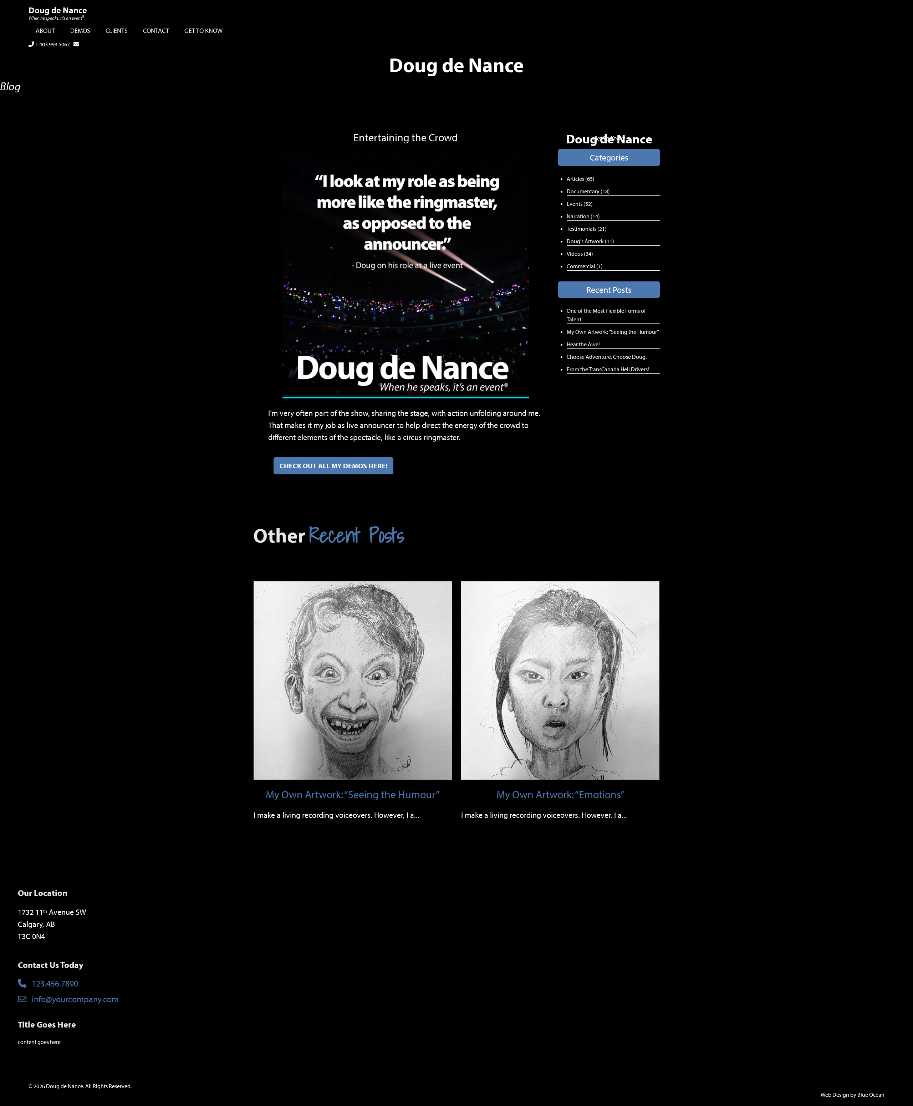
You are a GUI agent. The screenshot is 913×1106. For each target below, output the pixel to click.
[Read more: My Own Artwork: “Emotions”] (560, 680)
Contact (156, 30)
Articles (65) (581, 178)
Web (826, 1094)
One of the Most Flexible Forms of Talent (606, 315)
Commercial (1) (585, 266)
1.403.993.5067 (52, 44)
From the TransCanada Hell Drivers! (608, 369)
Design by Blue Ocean (858, 1094)
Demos (80, 30)
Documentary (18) (588, 191)
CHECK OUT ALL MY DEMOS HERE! (333, 465)
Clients (117, 30)
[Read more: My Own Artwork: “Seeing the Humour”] (353, 680)
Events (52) (580, 203)
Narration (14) (583, 216)
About (45, 30)
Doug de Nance (58, 10)
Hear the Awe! (583, 344)
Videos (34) (580, 253)
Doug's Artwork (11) (590, 241)
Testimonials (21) (587, 228)
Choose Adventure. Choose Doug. (607, 356)
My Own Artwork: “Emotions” (560, 794)
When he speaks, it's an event (56, 18)
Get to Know (203, 30)
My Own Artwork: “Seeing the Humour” (613, 331)
